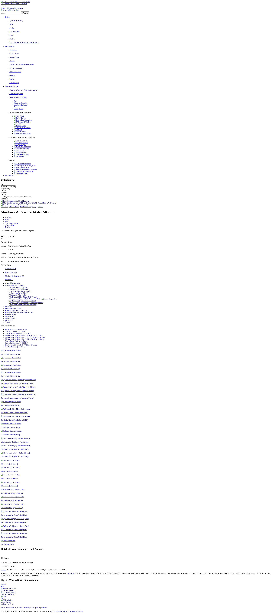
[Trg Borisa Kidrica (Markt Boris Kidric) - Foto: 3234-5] (15, 416)
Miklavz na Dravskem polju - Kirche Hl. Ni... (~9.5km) (24, 335)
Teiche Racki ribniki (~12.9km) (16, 341)
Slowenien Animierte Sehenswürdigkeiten (23, 90)
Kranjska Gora (14, 31)
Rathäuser (25, 154)
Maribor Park (10, 318)
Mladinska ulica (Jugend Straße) (20, 291)
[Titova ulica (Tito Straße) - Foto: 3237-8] (10, 475)
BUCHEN (5, 199)
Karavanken (28, 120)
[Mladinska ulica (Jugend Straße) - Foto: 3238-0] (12, 489)
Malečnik (71, 573)
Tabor (7, 322)
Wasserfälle (27, 133)
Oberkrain (12, 75)
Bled (11, 24)
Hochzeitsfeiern (31, 169)
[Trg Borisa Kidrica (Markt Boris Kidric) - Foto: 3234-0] (15, 409)
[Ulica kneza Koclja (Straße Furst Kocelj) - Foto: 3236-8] (15, 453)
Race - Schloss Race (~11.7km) (16, 329)
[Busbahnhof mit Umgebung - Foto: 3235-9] (11, 431)
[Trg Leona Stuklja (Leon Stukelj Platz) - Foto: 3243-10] (15, 519)
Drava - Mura (14, 57)
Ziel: (2, 184)
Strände (23, 132)
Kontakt (44, 608)
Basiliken (25, 143)
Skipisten (25, 173)
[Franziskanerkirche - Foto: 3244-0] (8, 541)
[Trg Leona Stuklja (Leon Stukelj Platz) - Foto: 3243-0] (15, 511)
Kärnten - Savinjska (16, 68)
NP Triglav (26, 122)
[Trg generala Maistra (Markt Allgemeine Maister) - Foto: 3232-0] (18, 380)
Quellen (23, 126)
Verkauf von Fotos (7, 604)
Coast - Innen (14, 53)
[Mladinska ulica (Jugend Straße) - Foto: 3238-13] (12, 504)
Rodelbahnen (29, 171)
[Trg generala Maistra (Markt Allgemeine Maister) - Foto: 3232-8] (18, 387)
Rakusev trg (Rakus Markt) (18, 293)
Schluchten (27, 128)
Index (3, 608)
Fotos (7, 219)
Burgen (23, 145)
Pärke (21, 124)
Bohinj (11, 28)
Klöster (22, 150)
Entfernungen (9, 175)
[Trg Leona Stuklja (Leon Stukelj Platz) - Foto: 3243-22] (15, 533)
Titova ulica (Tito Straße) (17, 295)
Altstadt (12, 283)
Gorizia (12, 61)
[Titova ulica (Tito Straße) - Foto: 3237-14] (10, 482)
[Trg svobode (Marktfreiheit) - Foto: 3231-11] (11, 372)
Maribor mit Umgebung (28, 207)
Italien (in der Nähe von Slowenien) (21, 64)
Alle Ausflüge (14, 83)
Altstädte (24, 141)
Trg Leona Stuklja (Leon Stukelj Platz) (22, 301)
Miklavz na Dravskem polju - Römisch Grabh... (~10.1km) (25, 337)
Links (38, 608)
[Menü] (4, 6)
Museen (23, 152)
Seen (20, 130)
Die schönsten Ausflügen (17, 97)
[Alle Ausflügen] (2, 238)
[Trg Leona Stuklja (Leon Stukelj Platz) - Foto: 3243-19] (15, 526)
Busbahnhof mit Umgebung (18, 287)
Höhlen (23, 118)
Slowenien (13, 50)
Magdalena (9, 316)
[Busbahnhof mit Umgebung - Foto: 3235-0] (11, 424)
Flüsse (22, 116)
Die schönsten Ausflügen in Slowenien (14, 4)
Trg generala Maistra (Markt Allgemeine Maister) (17, 383)
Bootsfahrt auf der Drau (13, 308)
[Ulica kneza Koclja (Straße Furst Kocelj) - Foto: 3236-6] (15, 446)
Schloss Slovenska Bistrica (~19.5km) (18, 333)
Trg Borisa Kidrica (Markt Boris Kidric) (23, 297)
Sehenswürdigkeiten (12, 86)
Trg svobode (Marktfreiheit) (18, 303)
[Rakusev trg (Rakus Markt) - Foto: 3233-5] (11, 402)
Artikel (32, 608)
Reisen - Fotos (10, 46)
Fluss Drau (9, 312)
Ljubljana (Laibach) (16, 21)
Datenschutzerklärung (75, 611)
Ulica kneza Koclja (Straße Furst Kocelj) (23, 305)
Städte (22, 156)
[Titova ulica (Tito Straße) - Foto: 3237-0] (10, 460)
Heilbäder (25, 167)
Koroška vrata (10, 314)
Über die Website (23, 608)
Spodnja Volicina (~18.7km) (14, 347)
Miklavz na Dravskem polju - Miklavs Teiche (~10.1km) (24, 339)
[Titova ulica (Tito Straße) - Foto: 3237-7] (10, 467)
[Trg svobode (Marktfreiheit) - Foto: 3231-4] (11, 358)
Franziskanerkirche (15, 289)
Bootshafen (27, 164)
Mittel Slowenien (15, 72)
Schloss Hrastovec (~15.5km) (15, 331)
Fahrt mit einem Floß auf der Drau (16, 310)
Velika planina (18, 109)
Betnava (8, 307)
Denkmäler (27, 147)
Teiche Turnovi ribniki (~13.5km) (16, 343)
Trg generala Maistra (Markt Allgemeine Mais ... (25, 299)
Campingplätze (31, 166)
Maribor (12, 39)
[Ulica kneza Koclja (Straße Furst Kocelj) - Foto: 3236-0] (15, 438)
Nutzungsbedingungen (59, 611)
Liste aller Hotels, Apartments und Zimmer (23, 42)
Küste (11, 35)
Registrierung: (5, 189)
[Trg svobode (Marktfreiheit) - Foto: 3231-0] (11, 350)
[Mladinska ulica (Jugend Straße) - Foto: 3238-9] (12, 497)
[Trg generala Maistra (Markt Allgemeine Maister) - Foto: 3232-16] (18, 394)
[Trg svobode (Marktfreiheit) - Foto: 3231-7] (11, 365)
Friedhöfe (25, 149)
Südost (11, 79)
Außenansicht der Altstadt (14, 285)
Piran (15, 107)
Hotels (7, 17)
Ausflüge (8, 217)
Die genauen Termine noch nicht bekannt (17, 197)
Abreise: (4, 193)
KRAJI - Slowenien (23, 2)
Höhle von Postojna (20, 103)
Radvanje (8, 320)
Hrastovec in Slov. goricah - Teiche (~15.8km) (21, 345)
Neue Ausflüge (11, 608)
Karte (7, 221)
